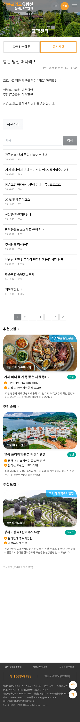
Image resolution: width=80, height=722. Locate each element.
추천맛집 (9, 329)
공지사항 (58, 47)
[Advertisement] (40, 610)
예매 (64, 6)
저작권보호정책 (40, 667)
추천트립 (9, 484)
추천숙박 (9, 406)
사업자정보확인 (66, 667)
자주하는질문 (21, 47)
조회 (55, 6)
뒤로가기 (13, 124)
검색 (70, 140)
